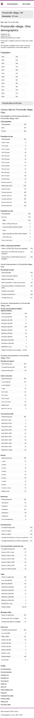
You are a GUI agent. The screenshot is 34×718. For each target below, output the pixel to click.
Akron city (3, 687)
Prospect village (5, 698)
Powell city (4, 692)
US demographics (6, 669)
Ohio (6, 22)
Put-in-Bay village (6, 704)
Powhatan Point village (7, 695)
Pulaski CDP (4, 701)
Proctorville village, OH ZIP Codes (12, 103)
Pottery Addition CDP (7, 689)
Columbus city (5, 675)
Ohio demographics (6, 672)
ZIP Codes (26, 4)
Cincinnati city (5, 681)
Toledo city (4, 684)
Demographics (12, 4)
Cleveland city (5, 678)
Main (2, 22)
